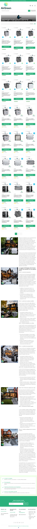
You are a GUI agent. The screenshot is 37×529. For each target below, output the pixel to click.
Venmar (3, 39)
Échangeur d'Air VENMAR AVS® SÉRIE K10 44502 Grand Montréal (6, 145)
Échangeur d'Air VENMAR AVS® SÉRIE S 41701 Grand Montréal (6, 170)
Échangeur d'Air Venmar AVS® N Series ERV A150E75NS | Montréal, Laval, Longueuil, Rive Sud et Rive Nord (6, 94)
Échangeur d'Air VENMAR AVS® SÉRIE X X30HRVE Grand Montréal (30, 221)
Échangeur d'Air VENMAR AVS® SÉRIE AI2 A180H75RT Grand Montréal (18, 221)
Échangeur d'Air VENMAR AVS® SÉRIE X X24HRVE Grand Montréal (5, 196)
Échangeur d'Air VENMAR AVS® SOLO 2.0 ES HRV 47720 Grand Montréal (30, 170)
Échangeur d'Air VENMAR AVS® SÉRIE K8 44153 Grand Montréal (18, 120)
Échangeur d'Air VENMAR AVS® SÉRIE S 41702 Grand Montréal (18, 170)
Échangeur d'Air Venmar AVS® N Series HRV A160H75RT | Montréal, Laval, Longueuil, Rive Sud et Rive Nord (30, 42)
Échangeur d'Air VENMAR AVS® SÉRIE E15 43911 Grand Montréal (18, 145)
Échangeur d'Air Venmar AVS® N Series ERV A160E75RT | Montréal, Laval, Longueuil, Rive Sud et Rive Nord (18, 68)
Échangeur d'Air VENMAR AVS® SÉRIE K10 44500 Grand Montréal (6, 120)
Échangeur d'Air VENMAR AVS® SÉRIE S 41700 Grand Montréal (30, 145)
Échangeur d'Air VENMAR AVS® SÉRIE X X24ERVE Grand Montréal (30, 196)
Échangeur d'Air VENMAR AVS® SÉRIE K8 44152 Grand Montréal (30, 120)
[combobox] (15, 11)
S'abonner (25, 503)
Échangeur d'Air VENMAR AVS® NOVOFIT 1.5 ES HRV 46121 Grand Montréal (18, 196)
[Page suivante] (21, 234)
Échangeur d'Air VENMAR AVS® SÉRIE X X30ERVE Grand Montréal (5, 221)
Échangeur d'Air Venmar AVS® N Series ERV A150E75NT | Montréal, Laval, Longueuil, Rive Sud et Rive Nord (30, 68)
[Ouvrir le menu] (35, 6)
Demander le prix (6, 46)
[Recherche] (29, 11)
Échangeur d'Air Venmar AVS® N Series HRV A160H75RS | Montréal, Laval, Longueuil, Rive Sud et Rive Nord (6, 68)
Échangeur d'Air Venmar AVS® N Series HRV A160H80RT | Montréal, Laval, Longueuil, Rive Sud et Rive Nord (18, 42)
